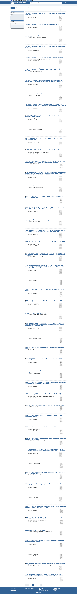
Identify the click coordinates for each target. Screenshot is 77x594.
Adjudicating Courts (14, 23)
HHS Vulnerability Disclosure (43, 590)
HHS (39, 592)
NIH (37, 592)
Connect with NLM (13, 588)
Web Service (63, 5)
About (55, 5)
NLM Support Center (56, 588)
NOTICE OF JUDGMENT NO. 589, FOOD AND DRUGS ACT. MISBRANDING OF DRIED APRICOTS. (45, 57)
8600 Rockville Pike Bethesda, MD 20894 (28, 589)
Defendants (13, 16)
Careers (54, 590)
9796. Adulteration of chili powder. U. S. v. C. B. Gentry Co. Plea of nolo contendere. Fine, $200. (45, 405)
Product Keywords (14, 19)
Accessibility (55, 589)
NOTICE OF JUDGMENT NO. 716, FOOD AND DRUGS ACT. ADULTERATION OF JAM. (42, 24)
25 (42, 585)
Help (59, 5)
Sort (56, 9)
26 (44, 585)
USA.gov (41, 592)
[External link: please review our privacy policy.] (11, 590)
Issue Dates (13, 21)
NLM (35, 592)
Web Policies (41, 588)
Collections (13, 12)
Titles (12, 14)
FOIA (40, 589)
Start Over (12, 7)
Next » (35, 9)
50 (63, 9)
